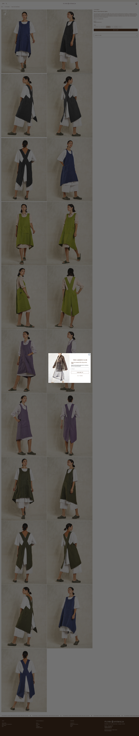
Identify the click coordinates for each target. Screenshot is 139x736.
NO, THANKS (80, 375)
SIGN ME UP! (80, 372)
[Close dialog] (89, 354)
